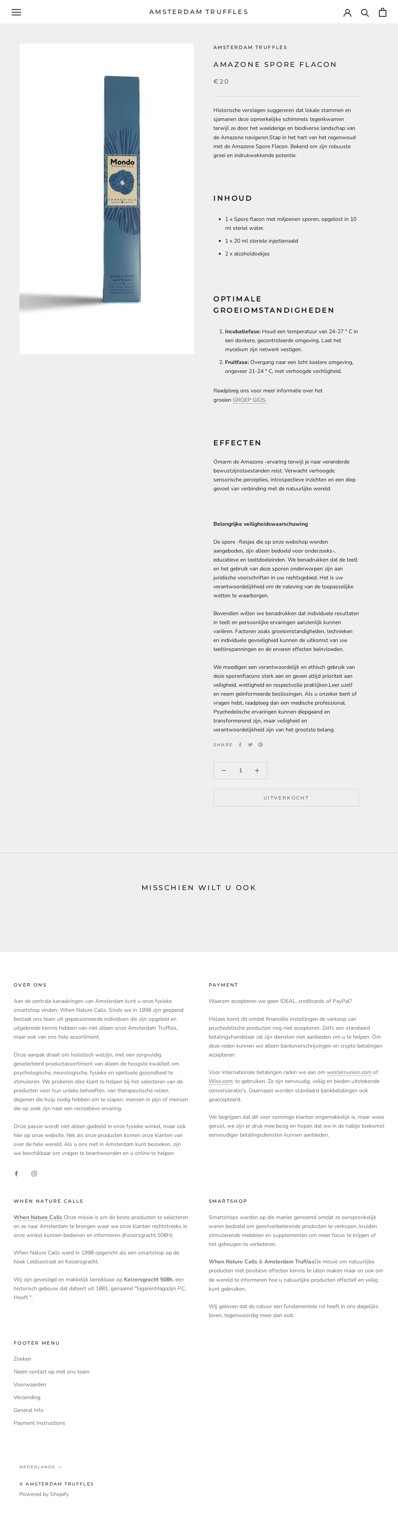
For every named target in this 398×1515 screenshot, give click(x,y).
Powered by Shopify (44, 1494)
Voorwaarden (30, 1384)
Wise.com (220, 1081)
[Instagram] (34, 1173)
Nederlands (37, 1467)
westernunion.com (349, 1072)
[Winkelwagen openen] (382, 12)
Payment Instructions (39, 1423)
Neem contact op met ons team (51, 1371)
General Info (29, 1410)
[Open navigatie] (16, 12)
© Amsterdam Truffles (56, 1484)
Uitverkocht (286, 798)
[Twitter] (250, 744)
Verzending (27, 1397)
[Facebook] (240, 744)
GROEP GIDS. (250, 400)
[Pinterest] (260, 744)
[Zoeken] (365, 12)
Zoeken (22, 1359)
